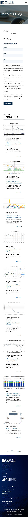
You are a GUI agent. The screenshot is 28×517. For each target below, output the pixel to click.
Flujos (12, 246)
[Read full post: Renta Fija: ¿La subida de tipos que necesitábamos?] (14, 203)
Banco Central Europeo (13, 179)
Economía (8, 176)
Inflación (16, 317)
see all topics (14, 33)
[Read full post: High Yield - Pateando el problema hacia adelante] (14, 382)
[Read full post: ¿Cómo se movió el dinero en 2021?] (14, 272)
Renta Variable (12, 281)
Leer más (18, 156)
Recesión (14, 177)
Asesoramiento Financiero (12, 139)
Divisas (7, 317)
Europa (15, 138)
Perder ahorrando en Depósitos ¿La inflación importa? (12, 323)
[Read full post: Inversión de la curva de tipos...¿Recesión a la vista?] (14, 167)
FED (6, 179)
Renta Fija (19, 138)
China (7, 281)
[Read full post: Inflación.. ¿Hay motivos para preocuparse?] (14, 346)
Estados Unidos (9, 138)
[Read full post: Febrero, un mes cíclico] (14, 417)
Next (19, 451)
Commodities (9, 177)
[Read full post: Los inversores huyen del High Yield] (14, 237)
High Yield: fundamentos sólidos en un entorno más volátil (13, 144)
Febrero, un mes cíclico (12, 428)
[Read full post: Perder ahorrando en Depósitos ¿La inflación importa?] (14, 308)
